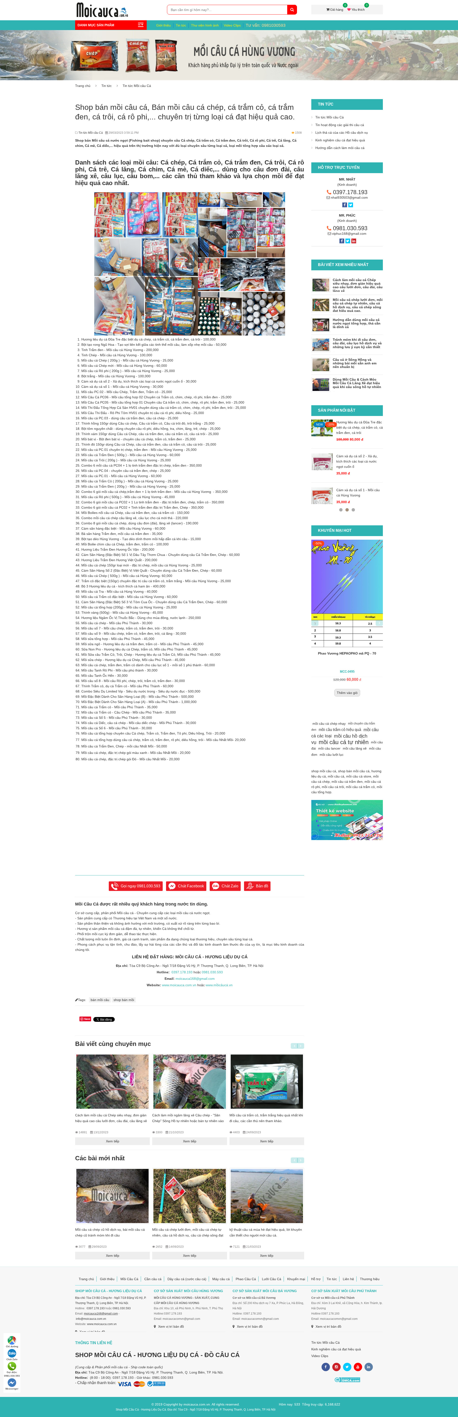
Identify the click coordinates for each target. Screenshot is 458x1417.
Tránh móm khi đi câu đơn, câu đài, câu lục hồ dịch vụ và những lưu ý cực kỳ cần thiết (357, 343)
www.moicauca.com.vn (179, 985)
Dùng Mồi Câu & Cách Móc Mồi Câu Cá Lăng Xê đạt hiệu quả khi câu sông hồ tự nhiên (357, 383)
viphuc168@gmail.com (349, 233)
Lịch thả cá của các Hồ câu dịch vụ (341, 132)
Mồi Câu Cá (129, 1279)
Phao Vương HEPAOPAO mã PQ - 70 (331, 653)
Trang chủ (82, 86)
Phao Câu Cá (246, 1279)
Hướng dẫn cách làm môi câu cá (339, 148)
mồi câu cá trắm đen (347, 781)
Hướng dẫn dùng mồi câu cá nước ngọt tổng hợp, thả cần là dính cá (356, 323)
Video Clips (232, 25)
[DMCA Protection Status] (347, 1380)
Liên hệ (348, 1279)
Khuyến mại (296, 1279)
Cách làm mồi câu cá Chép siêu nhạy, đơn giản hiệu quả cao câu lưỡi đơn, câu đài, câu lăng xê (358, 285)
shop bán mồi (124, 1000)
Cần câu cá (152, 1279)
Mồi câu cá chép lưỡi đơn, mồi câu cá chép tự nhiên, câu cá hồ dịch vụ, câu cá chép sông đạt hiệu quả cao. (187, 1235)
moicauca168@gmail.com (195, 978)
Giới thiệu (163, 25)
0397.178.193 (182, 972)
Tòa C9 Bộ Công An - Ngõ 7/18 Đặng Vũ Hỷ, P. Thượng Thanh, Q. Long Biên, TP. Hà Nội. (156, 1372)
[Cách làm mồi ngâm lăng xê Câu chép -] (189, 1081)
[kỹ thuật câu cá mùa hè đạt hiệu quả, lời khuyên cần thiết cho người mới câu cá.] (266, 1196)
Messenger (11, 1388)
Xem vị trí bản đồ (171, 1326)
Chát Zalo (11, 1359)
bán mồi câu (100, 1000)
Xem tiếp (112, 1141)
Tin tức (181, 25)
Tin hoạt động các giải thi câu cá (339, 125)
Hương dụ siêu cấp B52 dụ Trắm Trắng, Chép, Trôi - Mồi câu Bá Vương (381, 427)
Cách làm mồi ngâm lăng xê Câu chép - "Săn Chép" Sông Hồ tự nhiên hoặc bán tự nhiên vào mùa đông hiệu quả (188, 1121)
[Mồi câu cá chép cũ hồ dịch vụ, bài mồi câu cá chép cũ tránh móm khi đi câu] (112, 1196)
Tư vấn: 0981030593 (266, 25)
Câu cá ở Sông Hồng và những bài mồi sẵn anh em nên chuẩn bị (354, 363)
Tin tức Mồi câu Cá (137, 86)
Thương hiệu (370, 1279)
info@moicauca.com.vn (91, 1319)
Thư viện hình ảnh (205, 25)
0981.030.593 (148, 886)
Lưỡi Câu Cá (271, 1279)
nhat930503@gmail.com (349, 197)
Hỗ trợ (316, 1279)
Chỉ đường (12, 1346)
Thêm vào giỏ (331, 693)
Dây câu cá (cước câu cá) (186, 1279)
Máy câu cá (221, 1279)
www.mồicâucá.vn (219, 985)
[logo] (102, 5)
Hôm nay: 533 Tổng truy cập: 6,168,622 (309, 1404)
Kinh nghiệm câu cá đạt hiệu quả (340, 140)
